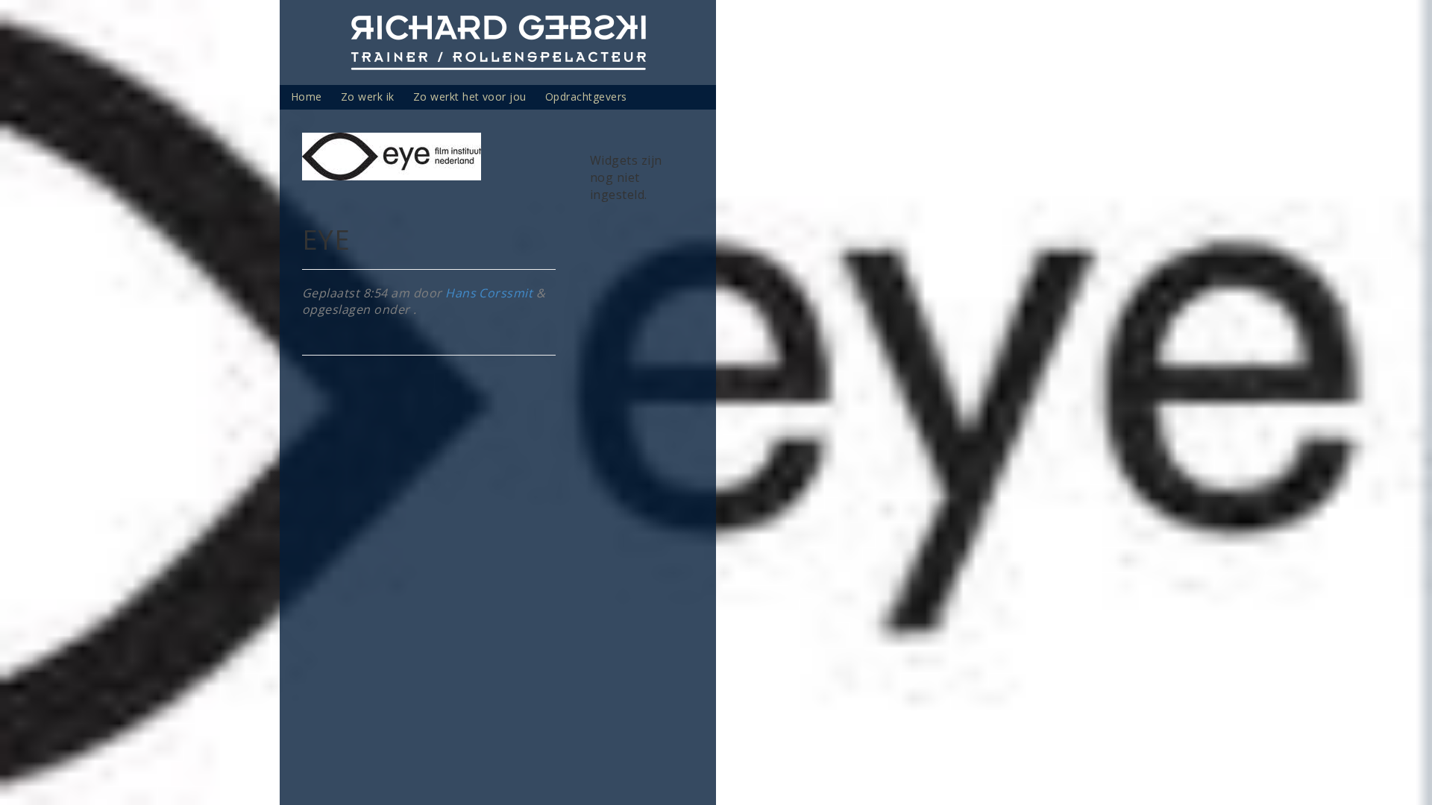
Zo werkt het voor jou (470, 96)
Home (306, 96)
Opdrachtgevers (586, 96)
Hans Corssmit (489, 293)
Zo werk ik (368, 96)
